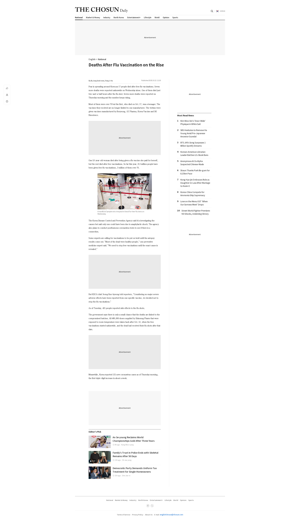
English (92, 59)
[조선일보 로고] (101, 10)
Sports (191, 500)
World (175, 500)
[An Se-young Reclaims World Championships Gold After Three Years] (100, 442)
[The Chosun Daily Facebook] (148, 506)
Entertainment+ (156, 500)
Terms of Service (123, 515)
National (102, 59)
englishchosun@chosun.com (171, 514)
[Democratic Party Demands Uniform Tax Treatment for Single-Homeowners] (100, 472)
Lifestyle (168, 500)
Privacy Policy (137, 515)
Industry (132, 500)
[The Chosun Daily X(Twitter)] (152, 506)
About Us (148, 515)
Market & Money (121, 500)
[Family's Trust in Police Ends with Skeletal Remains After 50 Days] (100, 457)
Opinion (183, 500)
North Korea (143, 500)
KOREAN (222, 11)
